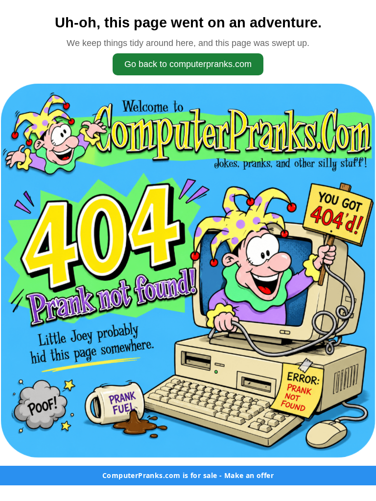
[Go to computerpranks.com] (188, 270)
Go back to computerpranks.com (188, 64)
